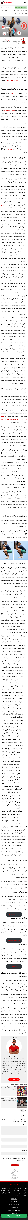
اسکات (22, 1110)
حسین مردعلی (8, 40)
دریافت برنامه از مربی (14, 1079)
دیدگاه (25, 1125)
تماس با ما (14, 1201)
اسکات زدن (14, 93)
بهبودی (10, 149)
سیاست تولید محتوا (14, 1204)
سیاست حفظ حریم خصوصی (14, 1211)
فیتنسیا (7, 7)
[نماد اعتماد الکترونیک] (14, 1179)
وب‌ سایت (24, 1150)
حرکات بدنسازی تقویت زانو (15, 80)
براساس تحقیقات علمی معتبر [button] (21, 7)
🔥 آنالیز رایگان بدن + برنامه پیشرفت (14, 1217)
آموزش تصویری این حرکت (14, 914)
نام (26, 1137)
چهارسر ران (4, 205)
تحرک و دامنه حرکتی (9, 110)
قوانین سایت (14, 1214)
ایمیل (25, 1144)
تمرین (2, 7)
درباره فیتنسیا (14, 1198)
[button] (25, 2)
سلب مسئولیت (14, 1207)
